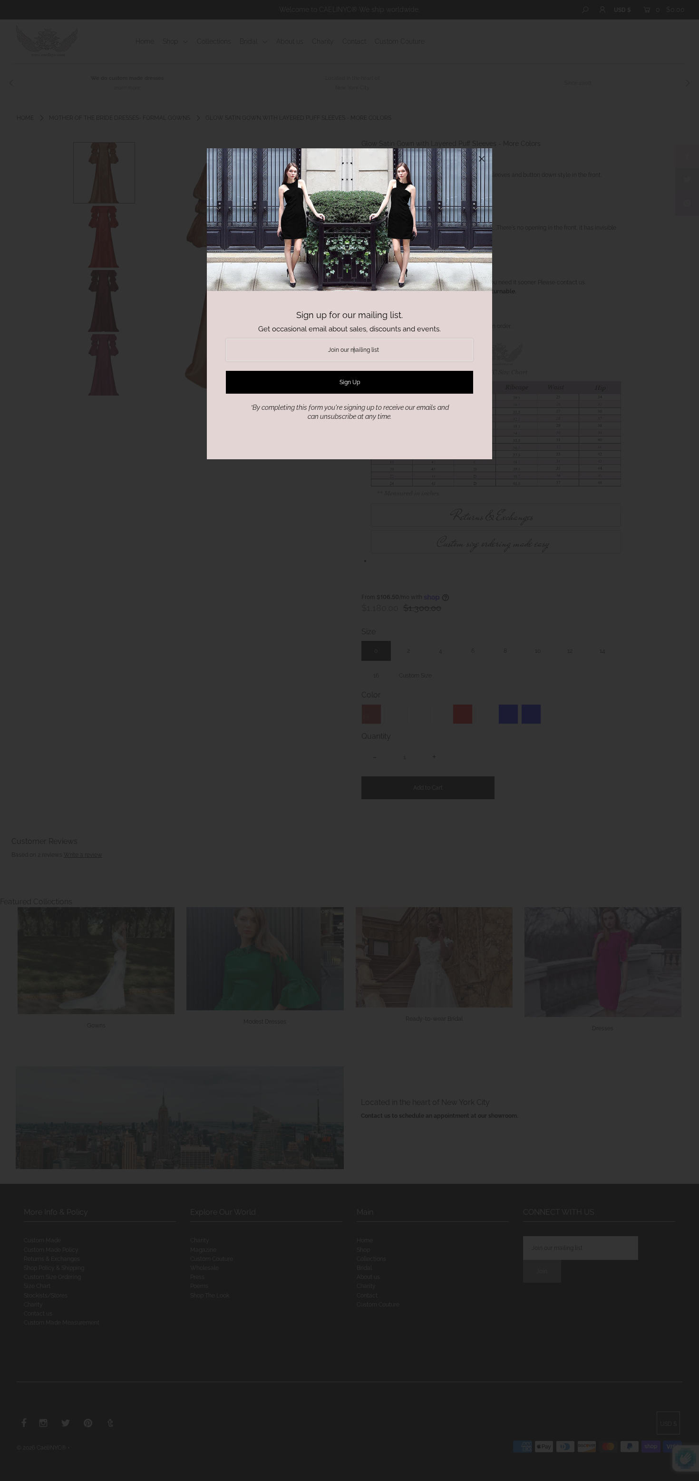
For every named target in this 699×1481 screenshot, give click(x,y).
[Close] (481, 158)
